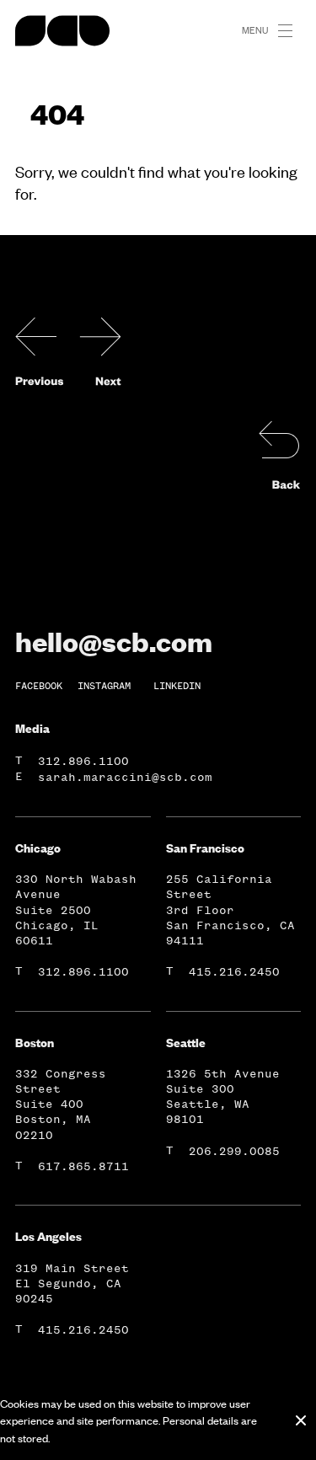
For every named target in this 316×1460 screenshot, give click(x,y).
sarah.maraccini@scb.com (125, 777)
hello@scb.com (113, 641)
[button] (292, 31)
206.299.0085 (234, 1151)
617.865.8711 (83, 1166)
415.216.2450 (234, 972)
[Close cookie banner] (301, 1420)
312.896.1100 (83, 761)
